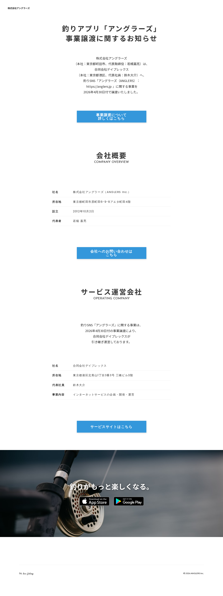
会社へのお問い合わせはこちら (111, 253)
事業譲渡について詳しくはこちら (111, 116)
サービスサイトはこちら (111, 426)
